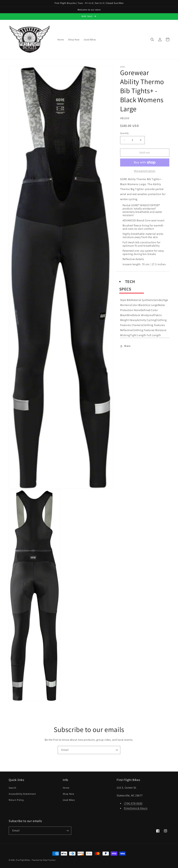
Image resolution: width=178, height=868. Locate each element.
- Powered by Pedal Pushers (43, 860)
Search (12, 787)
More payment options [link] (144, 170)
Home (66, 787)
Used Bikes (69, 799)
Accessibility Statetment (22, 793)
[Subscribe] (116, 750)
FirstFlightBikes (23, 860)
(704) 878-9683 (133, 803)
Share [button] (127, 345)
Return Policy (16, 799)
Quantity (124, 133)
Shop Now (68, 793)
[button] (152, 39)
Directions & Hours (135, 808)
